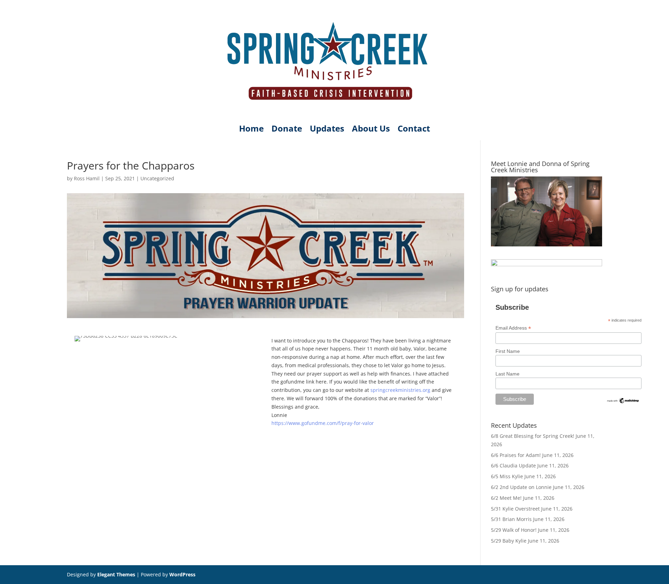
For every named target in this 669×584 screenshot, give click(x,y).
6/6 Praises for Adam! (516, 455)
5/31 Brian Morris (511, 519)
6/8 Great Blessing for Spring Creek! (532, 436)
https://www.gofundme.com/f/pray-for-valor (322, 423)
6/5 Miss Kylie (507, 476)
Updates (327, 130)
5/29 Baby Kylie (508, 540)
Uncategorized (157, 178)
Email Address (513, 328)
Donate (286, 130)
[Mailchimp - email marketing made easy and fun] (623, 402)
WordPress (182, 574)
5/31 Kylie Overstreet (515, 508)
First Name (507, 351)
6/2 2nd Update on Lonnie (521, 487)
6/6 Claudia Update (513, 465)
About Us (371, 130)
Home (251, 130)
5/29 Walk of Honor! (514, 530)
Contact (414, 130)
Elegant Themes (116, 574)
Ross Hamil (87, 178)
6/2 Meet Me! (506, 498)
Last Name (507, 374)
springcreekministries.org (400, 390)
